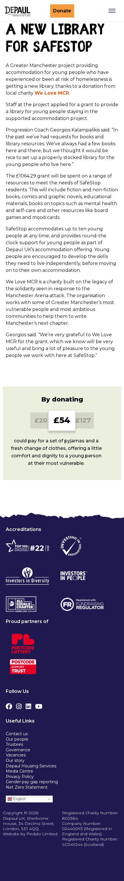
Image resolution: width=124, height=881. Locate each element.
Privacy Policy (20, 776)
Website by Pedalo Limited (30, 833)
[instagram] (19, 705)
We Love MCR (52, 93)
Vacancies (16, 755)
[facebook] (9, 705)
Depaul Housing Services (31, 766)
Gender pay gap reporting (32, 781)
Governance (18, 749)
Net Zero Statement (27, 787)
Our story (15, 760)
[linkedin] (28, 705)
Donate (62, 11)
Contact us (17, 733)
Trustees (14, 744)
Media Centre (19, 771)
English (19, 799)
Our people (17, 739)
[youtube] (38, 705)
